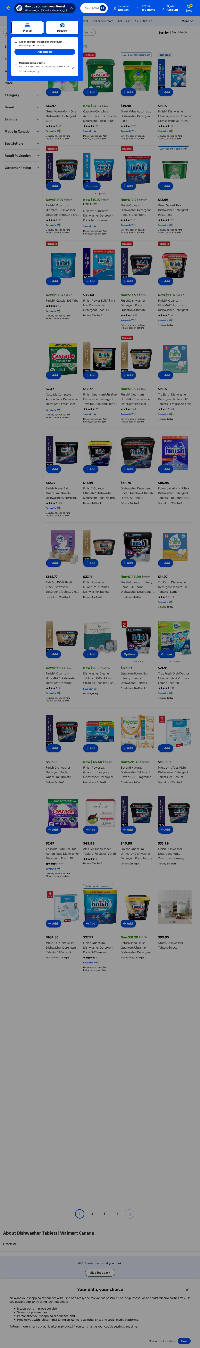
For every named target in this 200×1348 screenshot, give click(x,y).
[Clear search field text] (93, 8)
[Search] (103, 8)
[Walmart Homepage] (8, 8)
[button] (146, 8)
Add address (45, 51)
